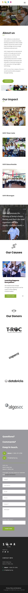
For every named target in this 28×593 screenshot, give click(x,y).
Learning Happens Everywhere (12, 281)
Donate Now (10, 296)
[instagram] (7, 552)
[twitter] (5, 552)
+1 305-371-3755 (17, 453)
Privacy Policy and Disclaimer (13, 588)
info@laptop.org (8, 570)
